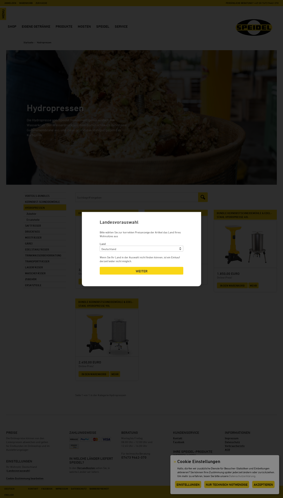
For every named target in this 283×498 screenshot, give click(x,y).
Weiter (141, 271)
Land (103, 243)
